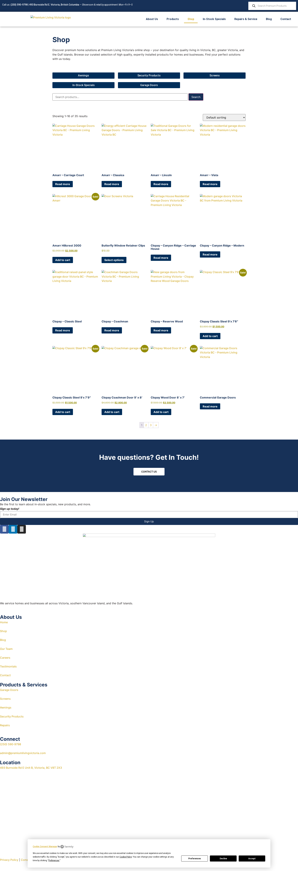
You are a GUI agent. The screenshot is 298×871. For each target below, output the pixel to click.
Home (4, 622)
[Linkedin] (13, 529)
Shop (190, 19)
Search (195, 97)
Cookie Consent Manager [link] (45, 846)
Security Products (12, 716)
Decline (223, 858)
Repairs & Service (245, 19)
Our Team (6, 649)
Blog (269, 19)
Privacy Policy (9, 860)
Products (173, 19)
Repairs (5, 725)
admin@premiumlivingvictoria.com (23, 753)
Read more (62, 184)
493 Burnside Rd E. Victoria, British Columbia (54, 4)
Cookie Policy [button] (126, 857)
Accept (252, 858)
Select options (114, 260)
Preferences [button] (53, 860)
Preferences (194, 858)
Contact (285, 19)
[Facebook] (4, 529)
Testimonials (8, 666)
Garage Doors (9, 690)
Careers (5, 657)
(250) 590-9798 (19, 4)
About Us (152, 19)
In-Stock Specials (214, 19)
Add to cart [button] (62, 260)
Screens (5, 698)
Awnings (5, 707)
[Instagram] (21, 529)
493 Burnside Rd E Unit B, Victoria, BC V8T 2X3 (31, 767)
